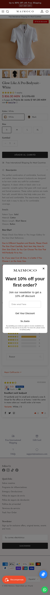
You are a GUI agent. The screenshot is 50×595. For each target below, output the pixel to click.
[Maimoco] (25, 11)
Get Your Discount (25, 313)
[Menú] (3, 11)
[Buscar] (9, 11)
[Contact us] (44, 589)
